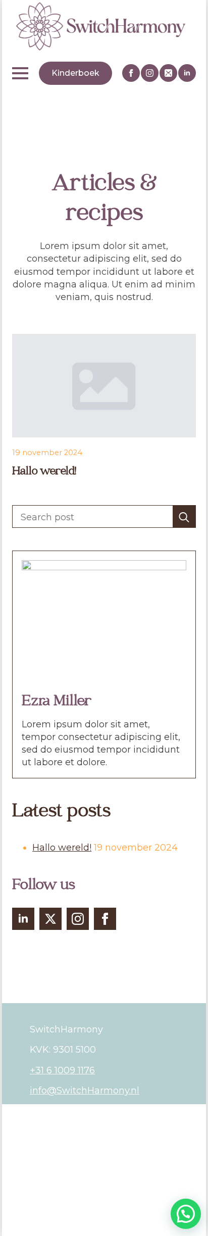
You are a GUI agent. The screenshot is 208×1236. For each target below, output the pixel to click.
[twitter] (50, 919)
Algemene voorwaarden (85, 1113)
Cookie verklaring (70, 1153)
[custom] (168, 73)
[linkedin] (187, 73)
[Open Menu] (20, 73)
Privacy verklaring (71, 1133)
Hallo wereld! (44, 472)
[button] (186, 1214)
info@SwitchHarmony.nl (84, 1090)
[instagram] (150, 73)
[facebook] (131, 73)
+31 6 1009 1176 (62, 1070)
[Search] (184, 517)
